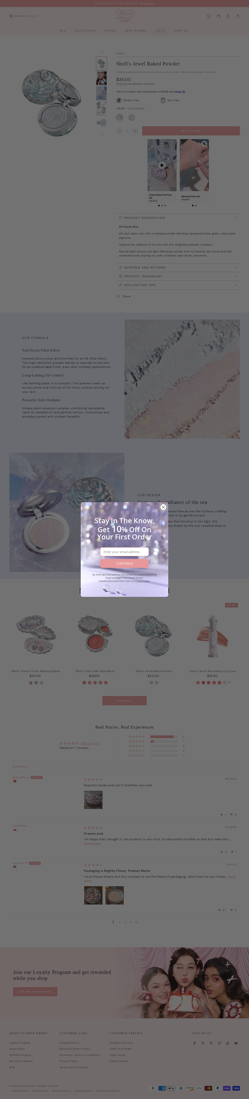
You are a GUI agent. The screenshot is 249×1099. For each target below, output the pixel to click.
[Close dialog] (163, 507)
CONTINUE (124, 563)
